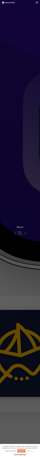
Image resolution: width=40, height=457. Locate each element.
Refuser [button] (30, 451)
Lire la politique (20, 454)
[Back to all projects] (19, 233)
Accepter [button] (21, 451)
